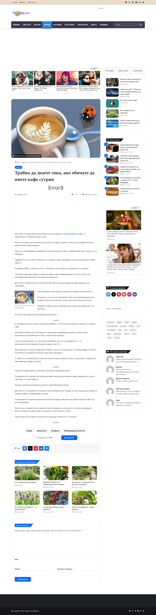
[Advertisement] (78, 47)
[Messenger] (46, 448)
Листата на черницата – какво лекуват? (83, 508)
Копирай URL (69, 438)
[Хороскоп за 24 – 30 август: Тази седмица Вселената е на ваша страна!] (112, 92)
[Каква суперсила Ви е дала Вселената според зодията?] (112, 123)
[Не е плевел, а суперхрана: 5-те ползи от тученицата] (84, 473)
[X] (30, 448)
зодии (127, 322)
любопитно (32, 2)
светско (27, 25)
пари (120, 330)
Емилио (119, 367)
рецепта (133, 330)
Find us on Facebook (113, 308)
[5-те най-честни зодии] (112, 103)
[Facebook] (24, 448)
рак (126, 330)
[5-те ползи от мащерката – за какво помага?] (27, 498)
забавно (22, 2)
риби (109, 334)
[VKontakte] (41, 448)
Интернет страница (64, 569)
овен (138, 326)
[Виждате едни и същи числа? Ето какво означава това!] (112, 82)
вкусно (37, 25)
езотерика (69, 25)
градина (103, 25)
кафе (30, 431)
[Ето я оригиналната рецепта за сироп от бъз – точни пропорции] (112, 181)
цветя (94, 25)
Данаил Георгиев (123, 378)
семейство (117, 334)
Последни (109, 71)
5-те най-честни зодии (128, 100)
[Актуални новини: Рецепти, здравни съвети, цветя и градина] (20, 13)
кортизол (42, 431)
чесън (109, 338)
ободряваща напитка (75, 431)
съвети (126, 334)
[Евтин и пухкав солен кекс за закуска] (112, 191)
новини (16, 25)
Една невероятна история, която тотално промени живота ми (129, 147)
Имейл (18, 569)
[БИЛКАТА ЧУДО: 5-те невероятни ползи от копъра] (55, 473)
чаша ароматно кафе (73, 234)
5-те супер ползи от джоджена (25, 482)
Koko (118, 400)
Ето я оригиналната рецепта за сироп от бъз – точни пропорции (130, 180)
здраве (47, 25)
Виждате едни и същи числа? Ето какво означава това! (130, 80)
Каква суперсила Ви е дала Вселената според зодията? (130, 121)
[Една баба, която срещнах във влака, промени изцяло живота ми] (112, 159)
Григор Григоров (123, 389)
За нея (14, 2)
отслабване (111, 330)
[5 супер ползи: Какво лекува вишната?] (55, 498)
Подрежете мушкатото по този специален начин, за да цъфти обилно (130, 169)
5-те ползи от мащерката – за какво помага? (26, 508)
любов (131, 326)
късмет (134, 322)
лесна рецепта (112, 326)
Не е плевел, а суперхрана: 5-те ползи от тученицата (83, 483)
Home (18, 162)
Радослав (119, 357)
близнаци (110, 322)
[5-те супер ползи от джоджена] (27, 473)
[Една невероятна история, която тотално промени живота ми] (112, 148)
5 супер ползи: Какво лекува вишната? (53, 508)
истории (57, 25)
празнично (83, 25)
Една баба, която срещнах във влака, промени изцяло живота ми (130, 158)
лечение (123, 326)
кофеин (55, 431)
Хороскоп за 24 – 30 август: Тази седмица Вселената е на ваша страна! (130, 91)
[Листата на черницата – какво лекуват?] (84, 498)
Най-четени (123, 71)
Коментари (137, 71)
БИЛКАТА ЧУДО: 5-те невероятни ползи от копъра (53, 483)
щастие (117, 338)
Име (17, 559)
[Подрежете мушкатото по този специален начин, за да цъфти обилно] (112, 170)
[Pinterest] (35, 448)
